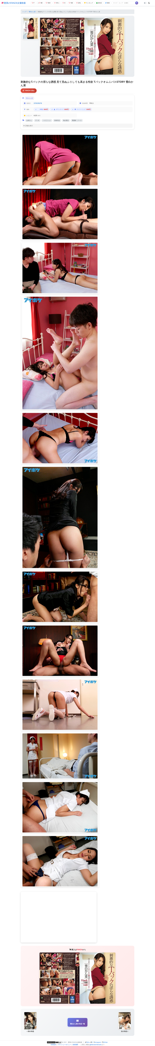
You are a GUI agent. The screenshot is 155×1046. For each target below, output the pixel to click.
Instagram (98, 1042)
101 (57, 3)
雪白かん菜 (32, 11)
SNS (108, 3)
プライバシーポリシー (64, 1044)
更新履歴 (75, 1044)
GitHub (105, 1042)
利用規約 (53, 1044)
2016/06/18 (38, 103)
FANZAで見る (29, 90)
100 (72, 3)
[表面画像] (30, 28)
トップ (24, 11)
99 (41, 3)
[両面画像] (82, 46)
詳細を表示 (29, 126)
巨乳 (79, 3)
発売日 (100, 3)
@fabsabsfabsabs (96, 1044)
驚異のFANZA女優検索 (14, 3)
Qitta (88, 1042)
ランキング (89, 3)
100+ (49, 3)
